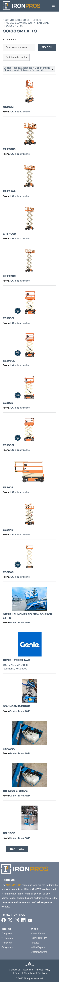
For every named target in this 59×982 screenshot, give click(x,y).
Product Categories (16, 20)
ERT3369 (9, 191)
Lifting (37, 20)
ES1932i (8, 445)
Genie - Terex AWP (19, 622)
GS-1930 (9, 749)
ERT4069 (9, 234)
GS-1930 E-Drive (15, 791)
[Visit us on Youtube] (30, 920)
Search (47, 47)
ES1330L (9, 318)
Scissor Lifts (14, 26)
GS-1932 (9, 833)
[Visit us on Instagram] (17, 920)
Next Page (17, 849)
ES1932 (8, 403)
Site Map (42, 973)
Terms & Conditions (25, 973)
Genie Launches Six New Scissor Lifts (27, 616)
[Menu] (53, 6)
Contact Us (14, 969)
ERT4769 (9, 276)
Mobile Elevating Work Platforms (28, 23)
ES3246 (8, 572)
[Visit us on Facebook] (3, 920)
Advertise (28, 969)
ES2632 (8, 487)
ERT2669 (9, 149)
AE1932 (8, 107)
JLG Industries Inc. (19, 111)
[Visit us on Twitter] (10, 920)
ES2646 (8, 530)
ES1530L (9, 361)
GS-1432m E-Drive (16, 706)
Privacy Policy (43, 969)
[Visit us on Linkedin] (23, 920)
